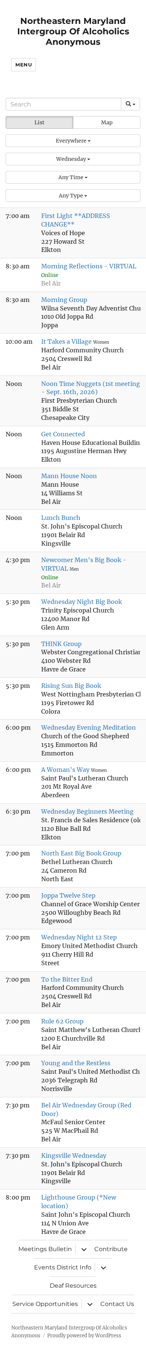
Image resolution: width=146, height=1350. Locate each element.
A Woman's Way (66, 769)
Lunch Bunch (60, 517)
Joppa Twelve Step (68, 895)
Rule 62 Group (62, 1021)
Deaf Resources (73, 1285)
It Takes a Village (67, 341)
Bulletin (60, 1249)
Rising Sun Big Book (71, 685)
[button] (73, 140)
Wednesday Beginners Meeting (87, 811)
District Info (74, 1267)
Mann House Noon (69, 476)
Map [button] (107, 122)
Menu (23, 65)
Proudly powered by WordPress (84, 1335)
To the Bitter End (66, 979)
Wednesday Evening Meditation (88, 727)
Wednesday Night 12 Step (79, 937)
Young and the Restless (75, 1063)
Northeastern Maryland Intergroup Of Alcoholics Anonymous (73, 31)
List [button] (39, 122)
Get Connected (63, 434)
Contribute (111, 1249)
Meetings (32, 1249)
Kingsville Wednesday (73, 1155)
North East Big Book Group (81, 853)
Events (44, 1267)
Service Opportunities (45, 1303)
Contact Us (117, 1303)
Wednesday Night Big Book (81, 601)
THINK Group (61, 644)
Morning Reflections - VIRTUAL (88, 266)
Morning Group (64, 299)
